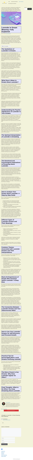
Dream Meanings (21, 1)
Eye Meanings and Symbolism (12, 3)
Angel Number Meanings (14, 1)
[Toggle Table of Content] (9, 46)
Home (9, 1)
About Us (2, 452)
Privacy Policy (3, 456)
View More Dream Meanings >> (11, 410)
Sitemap (2, 453)
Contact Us (3, 451)
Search (25, 7)
